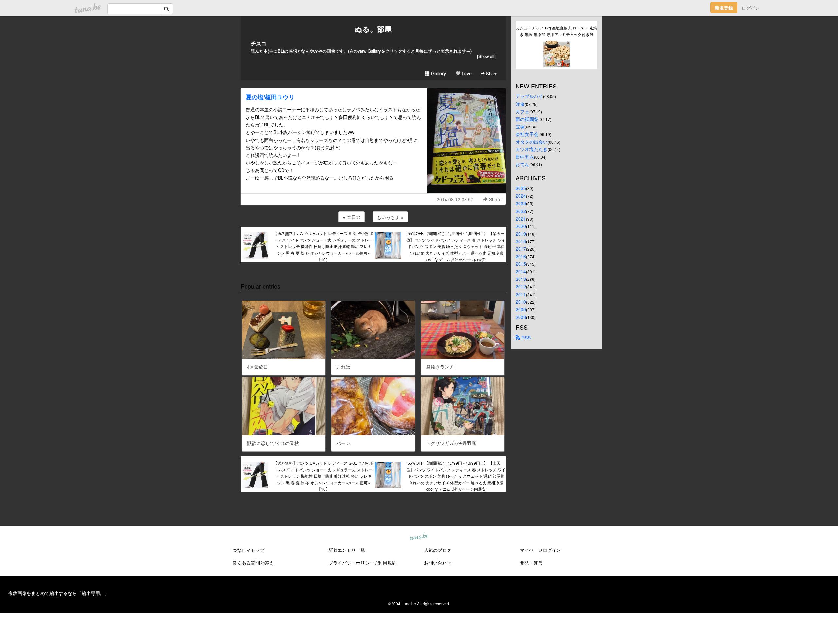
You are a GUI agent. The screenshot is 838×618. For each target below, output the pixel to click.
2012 (521, 286)
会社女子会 (527, 134)
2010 (521, 302)
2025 (521, 188)
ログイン (750, 7)
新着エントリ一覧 (346, 550)
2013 (521, 279)
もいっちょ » (390, 217)
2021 (521, 218)
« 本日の (351, 217)
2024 (521, 195)
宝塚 (520, 126)
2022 (521, 211)
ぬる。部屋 (373, 29)
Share (491, 73)
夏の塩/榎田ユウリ (270, 97)
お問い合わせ (437, 562)
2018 (521, 241)
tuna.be (419, 537)
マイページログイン (540, 550)
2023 (521, 203)
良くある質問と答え (253, 562)
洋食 (520, 104)
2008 (521, 317)
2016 (521, 256)
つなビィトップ (248, 550)
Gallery (438, 73)
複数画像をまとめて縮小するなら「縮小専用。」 (58, 593)
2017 (521, 248)
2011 (521, 294)
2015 (521, 264)
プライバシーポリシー (351, 562)
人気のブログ (437, 550)
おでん (522, 164)
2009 (521, 309)
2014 (521, 271)
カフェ (522, 111)
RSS (525, 337)
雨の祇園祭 (527, 119)
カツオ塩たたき (532, 149)
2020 (521, 226)
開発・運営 (531, 562)
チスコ (258, 43)
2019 (521, 233)
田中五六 (525, 156)
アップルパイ (529, 96)
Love (466, 73)
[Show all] (486, 56)
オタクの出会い (532, 141)
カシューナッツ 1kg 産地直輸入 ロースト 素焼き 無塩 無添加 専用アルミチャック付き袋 (556, 31)
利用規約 (387, 562)
